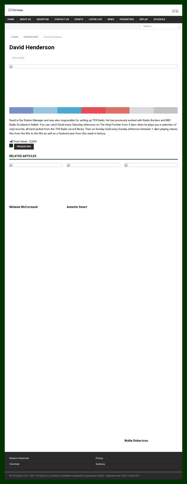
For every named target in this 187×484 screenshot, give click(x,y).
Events (79, 19)
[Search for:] (159, 26)
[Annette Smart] (93, 183)
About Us (25, 19)
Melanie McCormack (23, 207)
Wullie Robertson (136, 440)
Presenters (127, 19)
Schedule (159, 19)
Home (10, 19)
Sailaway (100, 464)
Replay (144, 19)
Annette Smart (77, 207)
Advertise (43, 19)
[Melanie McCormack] (36, 183)
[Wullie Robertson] (151, 300)
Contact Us (61, 19)
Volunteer (14, 464)
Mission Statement (19, 458)
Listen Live (95, 19)
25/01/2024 (18, 57)
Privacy (99, 458)
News (111, 19)
